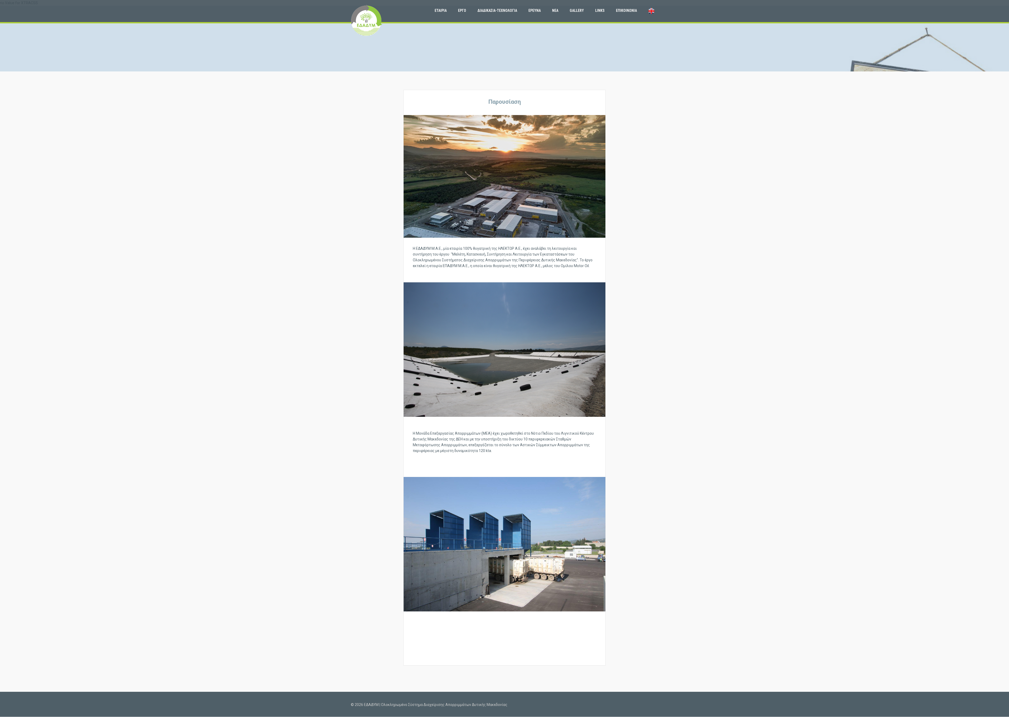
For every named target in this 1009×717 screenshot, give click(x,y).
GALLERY (577, 10)
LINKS (600, 10)
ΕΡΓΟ (462, 10)
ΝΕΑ (555, 10)
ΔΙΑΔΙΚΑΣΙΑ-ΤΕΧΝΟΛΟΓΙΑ (497, 10)
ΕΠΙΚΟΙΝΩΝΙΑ (626, 10)
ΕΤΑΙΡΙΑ (441, 10)
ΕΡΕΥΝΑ (534, 10)
